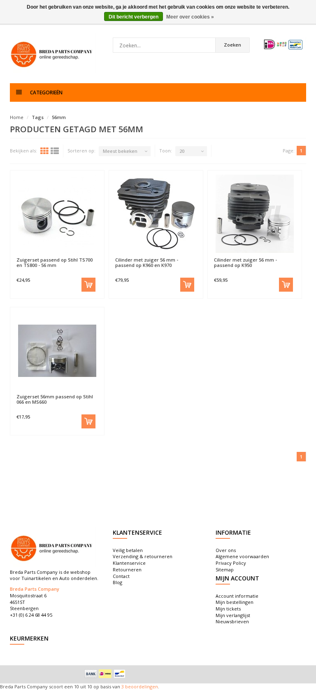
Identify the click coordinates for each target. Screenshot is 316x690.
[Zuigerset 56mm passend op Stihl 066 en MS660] (57, 350)
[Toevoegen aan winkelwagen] (88, 285)
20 (181, 151)
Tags (38, 117)
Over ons (226, 550)
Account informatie (237, 596)
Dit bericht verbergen (133, 17)
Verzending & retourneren (142, 556)
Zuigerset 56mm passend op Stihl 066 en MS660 (54, 399)
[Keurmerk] (283, 44)
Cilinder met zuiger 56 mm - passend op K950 (245, 262)
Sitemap (225, 569)
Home (16, 117)
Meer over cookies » (190, 17)
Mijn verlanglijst (233, 615)
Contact (121, 576)
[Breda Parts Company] (53, 53)
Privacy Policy (231, 563)
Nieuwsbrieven (232, 621)
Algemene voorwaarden (242, 556)
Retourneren (127, 569)
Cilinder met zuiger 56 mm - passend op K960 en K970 (146, 262)
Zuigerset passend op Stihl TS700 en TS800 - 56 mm (54, 262)
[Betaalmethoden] (91, 673)
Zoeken (232, 45)
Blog (117, 582)
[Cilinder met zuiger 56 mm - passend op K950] (255, 214)
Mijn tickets (228, 609)
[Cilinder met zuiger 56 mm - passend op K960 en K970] (156, 214)
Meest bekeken (120, 151)
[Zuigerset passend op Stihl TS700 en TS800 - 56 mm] (57, 214)
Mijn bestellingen (234, 602)
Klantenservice (129, 563)
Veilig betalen (128, 550)
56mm (59, 117)
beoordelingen (141, 686)
